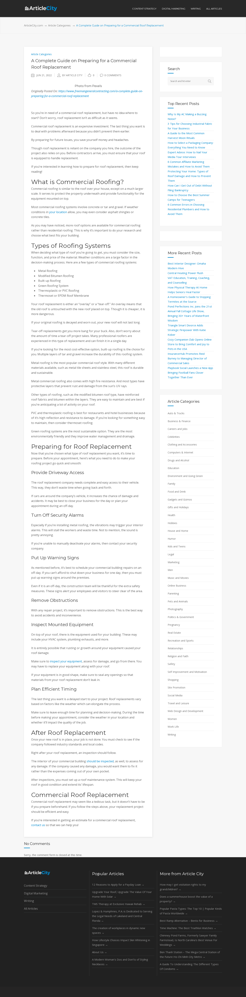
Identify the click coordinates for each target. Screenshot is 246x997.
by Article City (72, 75)
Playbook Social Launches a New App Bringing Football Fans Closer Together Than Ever (190, 372)
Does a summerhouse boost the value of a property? (186, 899)
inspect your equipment (66, 661)
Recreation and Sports (181, 640)
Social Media (175, 695)
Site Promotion (176, 687)
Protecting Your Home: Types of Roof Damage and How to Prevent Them (189, 175)
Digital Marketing (36, 893)
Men (170, 570)
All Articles (31, 909)
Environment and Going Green (185, 476)
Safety (171, 664)
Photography (175, 609)
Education (173, 468)
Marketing (173, 562)
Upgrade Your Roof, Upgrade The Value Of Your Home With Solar (122, 894)
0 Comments (112, 75)
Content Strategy (35, 886)
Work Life (173, 726)
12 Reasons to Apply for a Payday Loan (118, 884)
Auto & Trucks (176, 413)
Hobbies (172, 523)
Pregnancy (174, 624)
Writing (172, 734)
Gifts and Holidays (178, 507)
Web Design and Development (185, 711)
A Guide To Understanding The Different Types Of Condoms (189, 966)
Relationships (175, 648)
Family (171, 483)
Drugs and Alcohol (178, 460)
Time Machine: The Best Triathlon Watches (188, 928)
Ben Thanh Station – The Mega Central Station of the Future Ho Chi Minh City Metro (190, 954)
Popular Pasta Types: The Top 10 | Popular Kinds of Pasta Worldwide (191, 911)
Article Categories (59, 25)
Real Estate (174, 632)
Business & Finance (179, 421)
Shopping (173, 679)
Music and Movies (178, 578)
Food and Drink (177, 491)
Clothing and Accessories (182, 444)
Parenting (173, 593)
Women (172, 719)
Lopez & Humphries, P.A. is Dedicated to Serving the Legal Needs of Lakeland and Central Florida (122, 915)
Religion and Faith (178, 656)
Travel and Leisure (178, 703)
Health (171, 515)
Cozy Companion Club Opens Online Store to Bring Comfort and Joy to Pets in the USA (190, 344)
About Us (99, 952)
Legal (171, 554)
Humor (172, 538)
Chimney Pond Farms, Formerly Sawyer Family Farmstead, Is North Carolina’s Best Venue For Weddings (188, 940)
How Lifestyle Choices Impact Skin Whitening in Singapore (121, 942)
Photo (79, 86)
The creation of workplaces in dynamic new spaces (118, 930)
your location (58, 212)
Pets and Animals (178, 601)
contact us (38, 825)
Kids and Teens (176, 546)
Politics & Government (181, 617)
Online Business (177, 585)
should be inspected (100, 761)
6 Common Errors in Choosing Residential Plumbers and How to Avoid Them (188, 209)
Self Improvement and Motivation (187, 672)
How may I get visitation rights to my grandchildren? (183, 887)
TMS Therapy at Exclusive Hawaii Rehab (118, 904)
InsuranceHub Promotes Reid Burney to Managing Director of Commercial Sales (187, 358)
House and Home (178, 530)
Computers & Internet (180, 452)
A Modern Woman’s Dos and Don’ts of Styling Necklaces (120, 962)
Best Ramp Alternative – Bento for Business (189, 920)
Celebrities (174, 436)
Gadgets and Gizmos (180, 499)
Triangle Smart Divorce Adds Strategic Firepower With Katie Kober (187, 329)
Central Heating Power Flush (185, 273)
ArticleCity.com (33, 25)
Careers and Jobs (177, 429)
